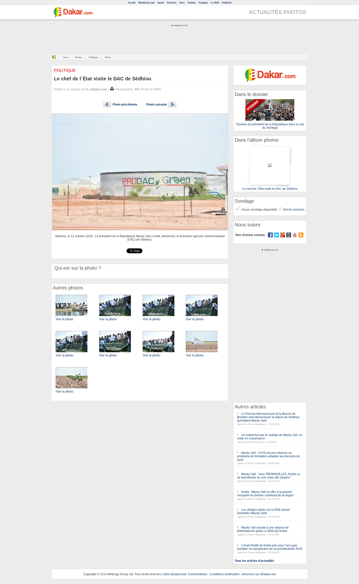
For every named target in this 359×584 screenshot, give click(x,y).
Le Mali (215, 2)
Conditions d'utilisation (225, 574)
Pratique (203, 2)
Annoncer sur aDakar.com (259, 574)
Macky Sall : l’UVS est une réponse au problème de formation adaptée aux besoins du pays (268, 456)
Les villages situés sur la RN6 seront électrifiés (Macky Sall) (263, 511)
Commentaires (197, 574)
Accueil (131, 2)
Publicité (226, 2)
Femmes (192, 2)
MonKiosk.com (146, 2)
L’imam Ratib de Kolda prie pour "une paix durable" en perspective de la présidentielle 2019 (269, 547)
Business (171, 2)
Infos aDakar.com (174, 574)
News (182, 2)
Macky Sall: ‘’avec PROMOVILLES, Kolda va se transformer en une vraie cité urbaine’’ (268, 475)
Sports (160, 2)
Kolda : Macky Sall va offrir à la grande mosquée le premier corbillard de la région (265, 493)
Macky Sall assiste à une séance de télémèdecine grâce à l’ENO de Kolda (263, 529)
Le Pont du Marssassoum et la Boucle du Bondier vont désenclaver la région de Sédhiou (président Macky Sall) (268, 417)
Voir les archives (293, 209)
